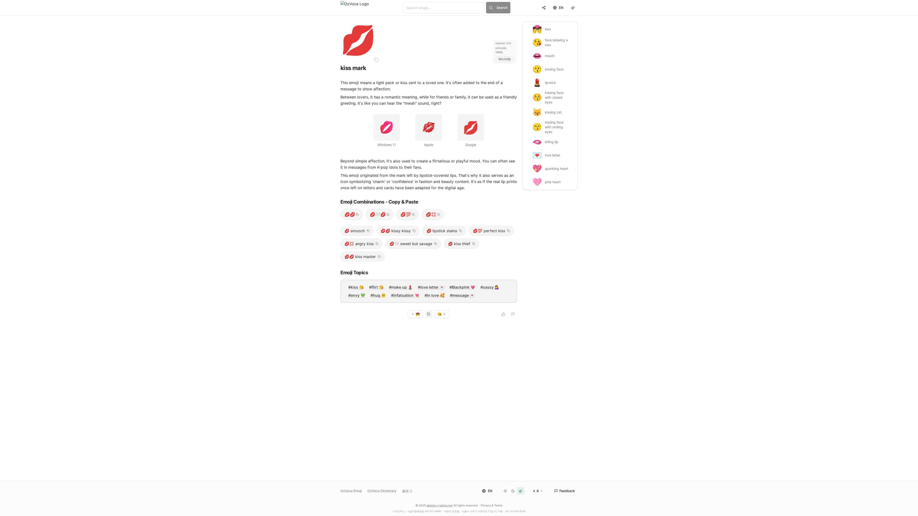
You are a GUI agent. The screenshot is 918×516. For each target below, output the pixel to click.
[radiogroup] (513, 491)
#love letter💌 (431, 287)
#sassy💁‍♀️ (490, 287)
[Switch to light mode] (573, 7)
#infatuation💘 (405, 295)
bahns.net (446, 505)
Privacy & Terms (492, 505)
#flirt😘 (376, 287)
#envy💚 (356, 295)
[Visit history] (428, 314)
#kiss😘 (356, 287)
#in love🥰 (435, 295)
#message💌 (462, 295)
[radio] (505, 491)
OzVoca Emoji (351, 491)
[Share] (543, 7)
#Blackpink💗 (462, 287)
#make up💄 (401, 287)
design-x (432, 505)
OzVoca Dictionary (381, 491)
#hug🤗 (378, 295)
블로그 (407, 491)
